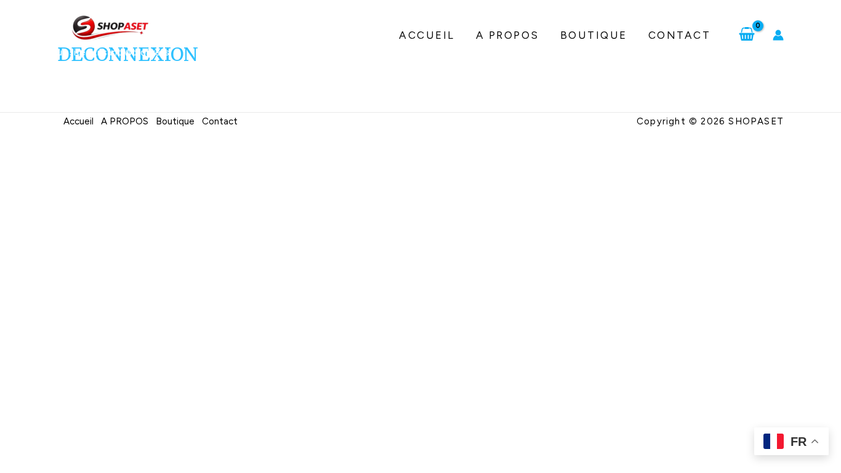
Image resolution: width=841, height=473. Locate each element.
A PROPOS (507, 35)
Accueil (427, 35)
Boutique (593, 35)
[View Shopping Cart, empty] (746, 35)
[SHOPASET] (110, 27)
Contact (679, 35)
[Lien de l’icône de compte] (778, 35)
